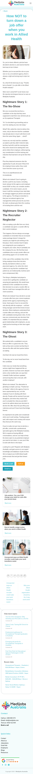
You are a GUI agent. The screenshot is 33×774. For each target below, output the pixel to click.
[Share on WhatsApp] (8, 575)
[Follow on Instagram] (5, 765)
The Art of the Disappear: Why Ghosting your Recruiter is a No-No (17, 617)
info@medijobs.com (12, 720)
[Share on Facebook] (11, 575)
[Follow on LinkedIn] (8, 765)
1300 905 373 (11, 718)
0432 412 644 (11, 723)
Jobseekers (4, 743)
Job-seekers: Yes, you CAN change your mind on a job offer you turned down (15, 497)
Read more (8, 503)
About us (4, 740)
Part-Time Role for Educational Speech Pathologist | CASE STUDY (15, 652)
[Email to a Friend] (18, 575)
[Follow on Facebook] (2, 765)
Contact (3, 738)
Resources (4, 752)
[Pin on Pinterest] (21, 575)
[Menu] (30, 3)
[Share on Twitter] (14, 575)
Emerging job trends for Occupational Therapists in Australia (14, 643)
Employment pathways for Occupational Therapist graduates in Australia (16, 633)
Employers (4, 748)
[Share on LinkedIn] (24, 575)
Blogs (3, 750)
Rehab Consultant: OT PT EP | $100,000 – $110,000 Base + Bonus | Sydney (16, 679)
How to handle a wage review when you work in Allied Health (15, 528)
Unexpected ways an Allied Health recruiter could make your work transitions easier (16, 559)
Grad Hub (4, 745)
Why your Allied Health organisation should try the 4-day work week (26, 592)
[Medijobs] (16, 3)
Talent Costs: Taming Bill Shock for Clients (17, 625)
